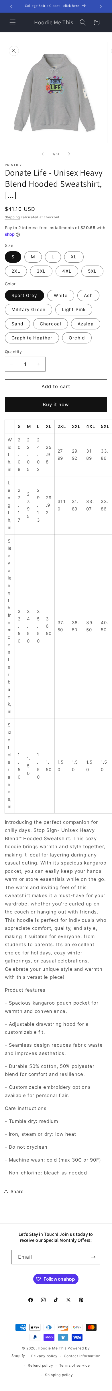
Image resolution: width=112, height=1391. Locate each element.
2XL (15, 271)
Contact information (82, 1356)
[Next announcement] (101, 6)
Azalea (86, 324)
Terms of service (74, 1365)
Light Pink (74, 309)
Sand (17, 324)
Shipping (12, 217)
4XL (66, 271)
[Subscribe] (93, 1257)
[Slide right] (69, 154)
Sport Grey (24, 295)
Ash (88, 295)
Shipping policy (59, 1375)
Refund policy (40, 1365)
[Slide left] (42, 154)
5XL (92, 271)
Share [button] (17, 1191)
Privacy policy (44, 1356)
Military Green (28, 309)
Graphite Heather (32, 338)
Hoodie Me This (52, 1348)
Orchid (77, 338)
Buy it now (56, 404)
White (61, 295)
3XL (41, 271)
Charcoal (50, 324)
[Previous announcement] (11, 6)
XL (74, 257)
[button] (12, 22)
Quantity (13, 351)
